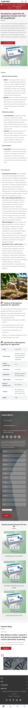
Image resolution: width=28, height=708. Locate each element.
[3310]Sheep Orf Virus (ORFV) (14, 556)
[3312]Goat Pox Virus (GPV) (14, 615)
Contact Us (8, 43)
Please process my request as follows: (9, 507)
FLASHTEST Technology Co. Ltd (15, 691)
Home (3, 4)
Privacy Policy (17, 696)
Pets (2, 678)
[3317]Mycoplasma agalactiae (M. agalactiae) (21, 6)
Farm (7, 4)
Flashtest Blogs (6, 626)
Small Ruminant (14, 5)
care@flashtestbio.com (9, 425)
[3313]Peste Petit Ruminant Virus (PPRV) (14, 587)
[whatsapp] (17, 706)
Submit (6, 515)
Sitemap (10, 696)
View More (6, 648)
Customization (4, 685)
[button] (5, 655)
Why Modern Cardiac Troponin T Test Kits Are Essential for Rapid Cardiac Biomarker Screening (14, 637)
